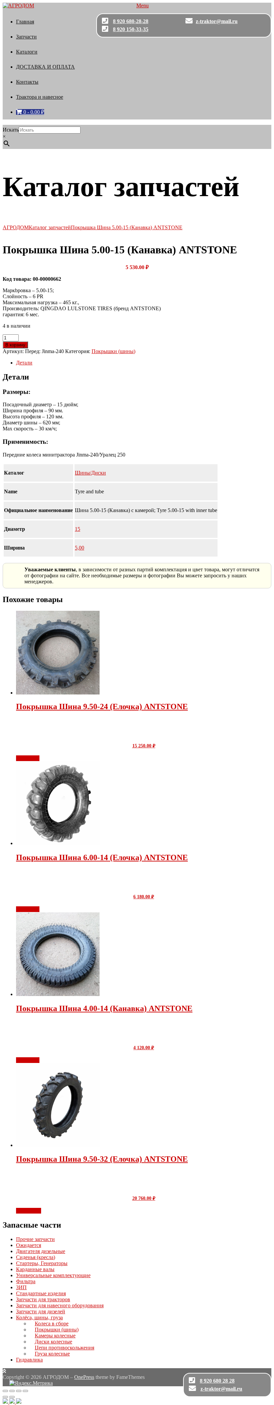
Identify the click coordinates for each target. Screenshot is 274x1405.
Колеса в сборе (51, 1323)
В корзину (15, 344)
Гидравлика (29, 1359)
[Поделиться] (18, 1391)
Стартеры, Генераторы (41, 1263)
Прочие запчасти (35, 1239)
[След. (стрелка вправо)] (12, 1397)
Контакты (27, 82)
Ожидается (28, 1245)
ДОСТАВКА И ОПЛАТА (45, 67)
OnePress (84, 1377)
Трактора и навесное (39, 97)
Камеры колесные (55, 1335)
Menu (142, 5)
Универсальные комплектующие (53, 1275)
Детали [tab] (24, 362)
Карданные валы (35, 1269)
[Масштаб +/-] (5, 1391)
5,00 (79, 548)
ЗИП (21, 1287)
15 (77, 529)
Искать (11, 130)
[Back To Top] (4, 1371)
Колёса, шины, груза (39, 1317)
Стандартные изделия (41, 1293)
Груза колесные (52, 1353)
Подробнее (28, 1211)
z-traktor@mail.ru (217, 21)
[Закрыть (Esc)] (25, 1391)
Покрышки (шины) (113, 351)
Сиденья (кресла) (35, 1257)
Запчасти (26, 36)
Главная (25, 21)
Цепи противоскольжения (64, 1347)
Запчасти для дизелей (40, 1311)
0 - (33, 112)
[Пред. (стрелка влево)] (5, 1397)
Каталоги (26, 52)
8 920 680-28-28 (130, 21)
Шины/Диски (90, 473)
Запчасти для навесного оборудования (60, 1305)
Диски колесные (53, 1341)
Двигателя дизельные (40, 1251)
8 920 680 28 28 (217, 1381)
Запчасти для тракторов (43, 1299)
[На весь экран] (12, 1391)
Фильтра (25, 1281)
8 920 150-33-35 (130, 29)
